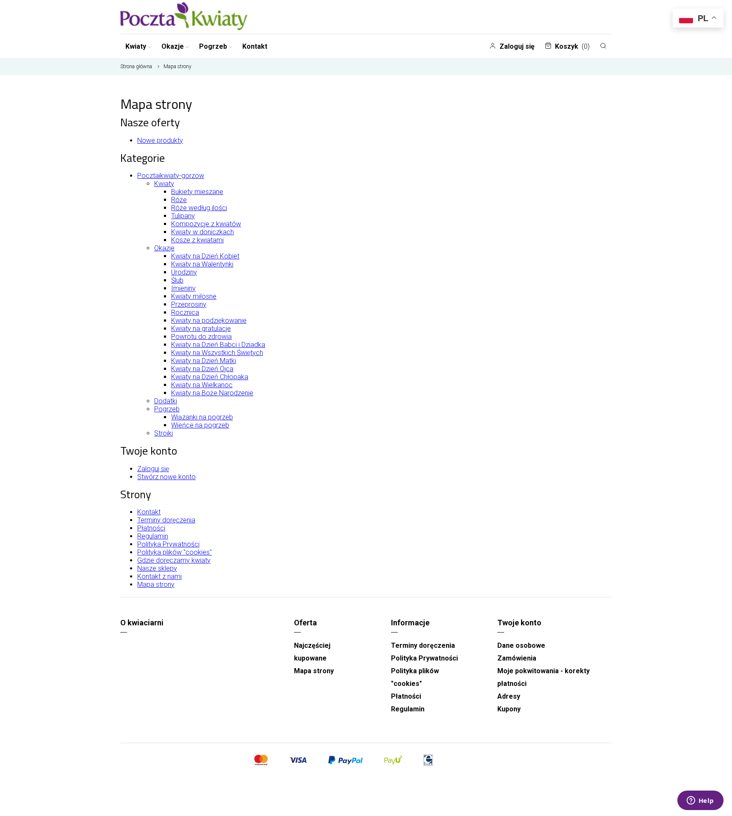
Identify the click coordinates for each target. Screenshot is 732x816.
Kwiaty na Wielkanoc (202, 385)
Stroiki (163, 433)
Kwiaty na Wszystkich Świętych (217, 353)
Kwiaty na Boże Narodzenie (212, 393)
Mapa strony (156, 584)
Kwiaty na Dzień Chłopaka (209, 377)
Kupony (509, 709)
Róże (179, 200)
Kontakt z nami (159, 576)
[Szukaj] (603, 45)
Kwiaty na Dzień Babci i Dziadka (218, 345)
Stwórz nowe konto (166, 477)
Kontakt (254, 46)
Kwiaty (135, 46)
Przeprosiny (188, 304)
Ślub (177, 280)
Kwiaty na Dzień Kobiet (205, 256)
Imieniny (183, 288)
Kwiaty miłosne (193, 296)
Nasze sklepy (157, 568)
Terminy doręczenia (166, 520)
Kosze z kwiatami (197, 240)
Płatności (151, 528)
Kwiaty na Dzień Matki (203, 361)
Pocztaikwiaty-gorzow (170, 176)
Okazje (172, 46)
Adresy (508, 696)
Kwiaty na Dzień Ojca (202, 369)
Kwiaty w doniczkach (202, 232)
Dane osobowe (521, 645)
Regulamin (152, 536)
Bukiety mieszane (197, 192)
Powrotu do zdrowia (201, 337)
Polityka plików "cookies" (174, 552)
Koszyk (572, 46)
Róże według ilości (199, 208)
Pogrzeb (213, 46)
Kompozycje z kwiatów (206, 224)
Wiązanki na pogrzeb (202, 417)
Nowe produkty (160, 140)
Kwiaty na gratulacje (201, 329)
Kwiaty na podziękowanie (209, 320)
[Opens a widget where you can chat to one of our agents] (700, 801)
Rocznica (185, 312)
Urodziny (184, 272)
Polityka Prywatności (168, 544)
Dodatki (165, 401)
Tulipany (183, 216)
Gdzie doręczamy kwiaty (174, 560)
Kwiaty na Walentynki (202, 264)
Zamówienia (516, 658)
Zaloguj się (517, 46)
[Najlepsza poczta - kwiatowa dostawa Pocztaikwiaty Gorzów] (183, 17)
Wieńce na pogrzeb (200, 425)
